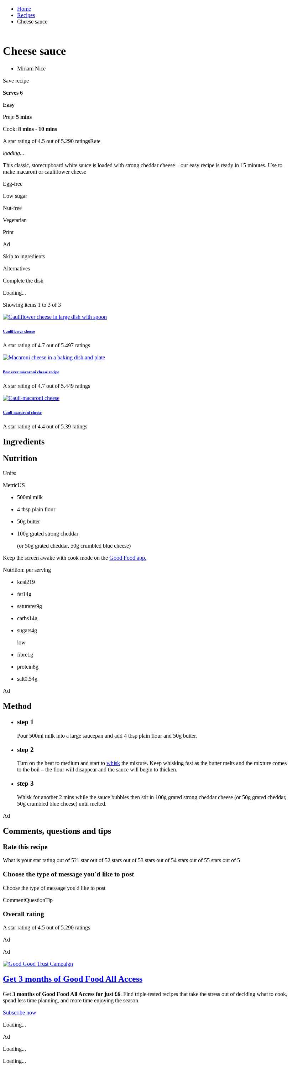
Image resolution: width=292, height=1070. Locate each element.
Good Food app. (127, 558)
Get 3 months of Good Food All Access (72, 979)
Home (24, 9)
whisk (113, 763)
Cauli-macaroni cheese (22, 412)
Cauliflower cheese (19, 331)
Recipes (26, 15)
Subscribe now (19, 1013)
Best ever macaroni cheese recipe (31, 372)
